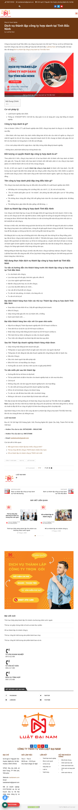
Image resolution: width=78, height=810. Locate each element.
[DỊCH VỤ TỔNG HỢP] (7, 673)
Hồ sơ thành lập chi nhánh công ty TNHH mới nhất (25, 453)
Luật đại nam (30, 460)
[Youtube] (61, 6)
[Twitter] (58, 6)
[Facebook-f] (31, 746)
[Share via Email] (51, 468)
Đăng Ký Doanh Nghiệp (10, 22)
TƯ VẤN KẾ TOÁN (12, 666)
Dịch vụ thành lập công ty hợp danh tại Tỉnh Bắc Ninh (32, 49)
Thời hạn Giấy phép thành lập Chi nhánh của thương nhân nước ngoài (28, 620)
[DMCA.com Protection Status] (33, 807)
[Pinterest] (42, 746)
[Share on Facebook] (45, 468)
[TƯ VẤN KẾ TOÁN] (7, 662)
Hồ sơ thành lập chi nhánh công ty (56, 528)
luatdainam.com (14, 777)
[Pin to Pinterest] (49, 468)
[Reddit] (39, 746)
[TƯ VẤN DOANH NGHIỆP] (7, 650)
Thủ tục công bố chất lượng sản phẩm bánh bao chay (22, 635)
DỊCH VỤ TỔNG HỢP (12, 677)
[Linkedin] (46, 746)
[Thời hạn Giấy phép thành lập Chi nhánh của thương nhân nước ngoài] (21, 515)
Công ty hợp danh (11, 460)
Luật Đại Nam (10, 32)
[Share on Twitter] (47, 468)
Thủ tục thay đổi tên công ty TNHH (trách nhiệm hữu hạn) (27, 450)
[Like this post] (41, 468)
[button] (19, 6)
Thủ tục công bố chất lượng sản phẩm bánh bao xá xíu (22, 640)
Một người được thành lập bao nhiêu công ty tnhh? (25, 447)
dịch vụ (22, 460)
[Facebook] (55, 6)
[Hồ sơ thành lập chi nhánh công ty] (56, 515)
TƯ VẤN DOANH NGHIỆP (14, 654)
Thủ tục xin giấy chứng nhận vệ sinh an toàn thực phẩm (23, 625)
